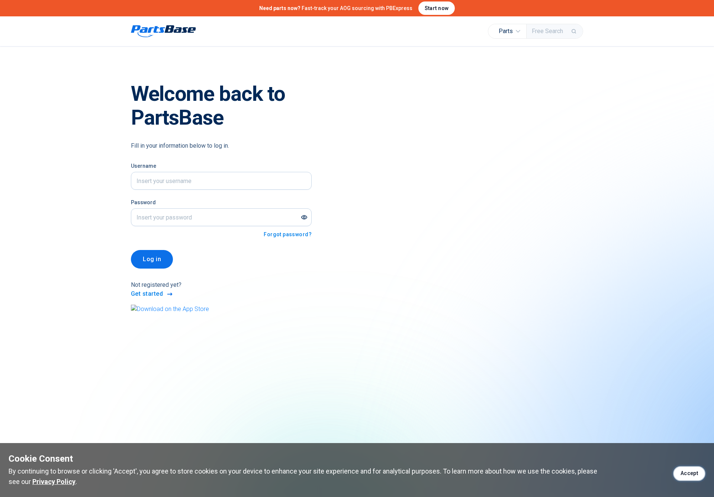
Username (143, 166)
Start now (437, 8)
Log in (152, 259)
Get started (147, 293)
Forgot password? (288, 234)
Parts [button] (506, 31)
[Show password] (304, 217)
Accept (689, 473)
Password (143, 202)
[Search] (575, 31)
